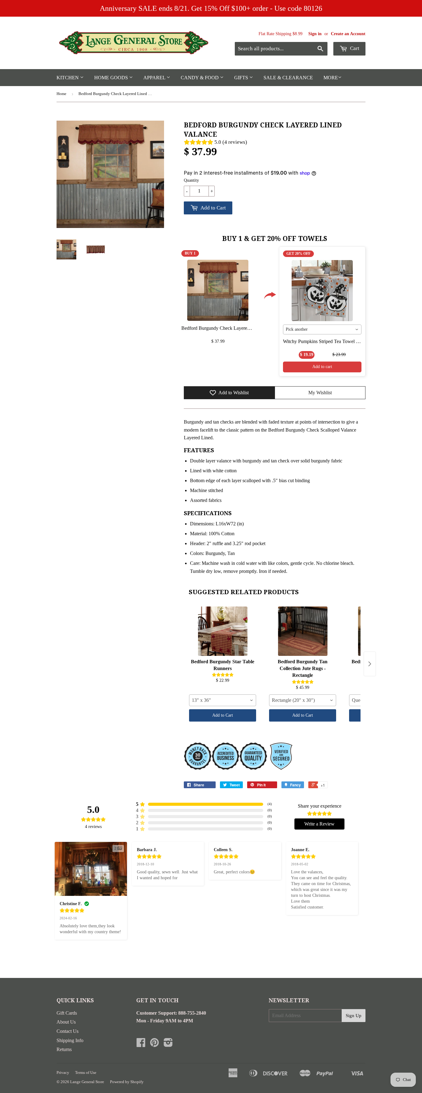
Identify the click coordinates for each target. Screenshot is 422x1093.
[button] (302, 46)
